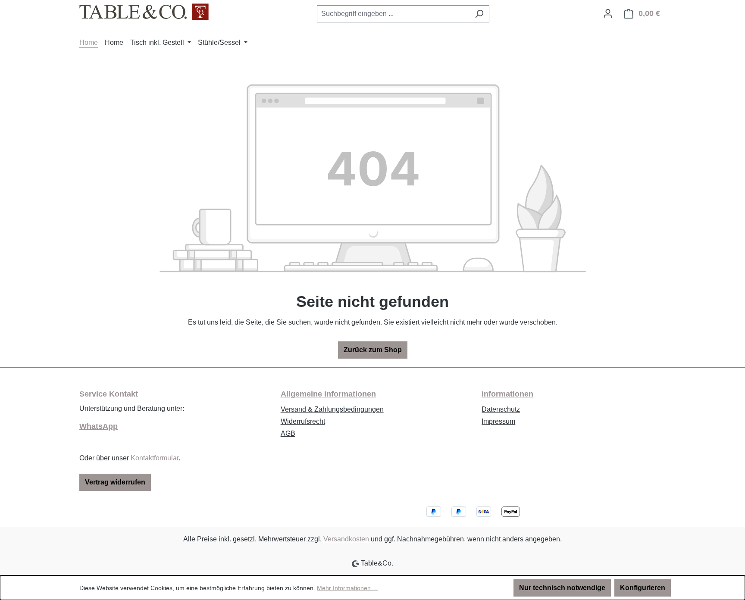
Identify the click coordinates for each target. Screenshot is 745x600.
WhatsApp (98, 426)
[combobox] (393, 13)
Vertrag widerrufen (115, 482)
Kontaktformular (154, 458)
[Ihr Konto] (608, 13)
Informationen (507, 394)
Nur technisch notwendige (562, 587)
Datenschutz (501, 409)
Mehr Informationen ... (347, 587)
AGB (288, 433)
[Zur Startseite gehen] (144, 11)
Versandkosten (346, 539)
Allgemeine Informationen (328, 394)
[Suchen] (479, 13)
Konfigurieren (642, 587)
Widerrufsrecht (303, 421)
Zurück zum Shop (373, 349)
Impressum (498, 421)
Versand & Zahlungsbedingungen (332, 409)
